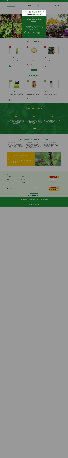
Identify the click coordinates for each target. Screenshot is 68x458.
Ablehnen (25, 14)
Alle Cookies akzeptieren (37, 14)
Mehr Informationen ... (36, 12)
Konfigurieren (30, 14)
